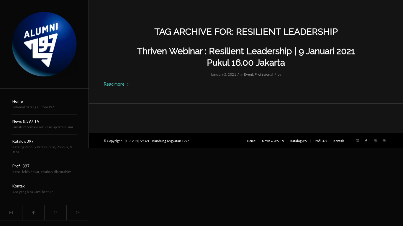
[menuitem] (44, 104)
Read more (114, 84)
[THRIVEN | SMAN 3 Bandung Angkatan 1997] (44, 44)
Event (248, 74)
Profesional (264, 74)
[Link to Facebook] (33, 212)
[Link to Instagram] (11, 212)
